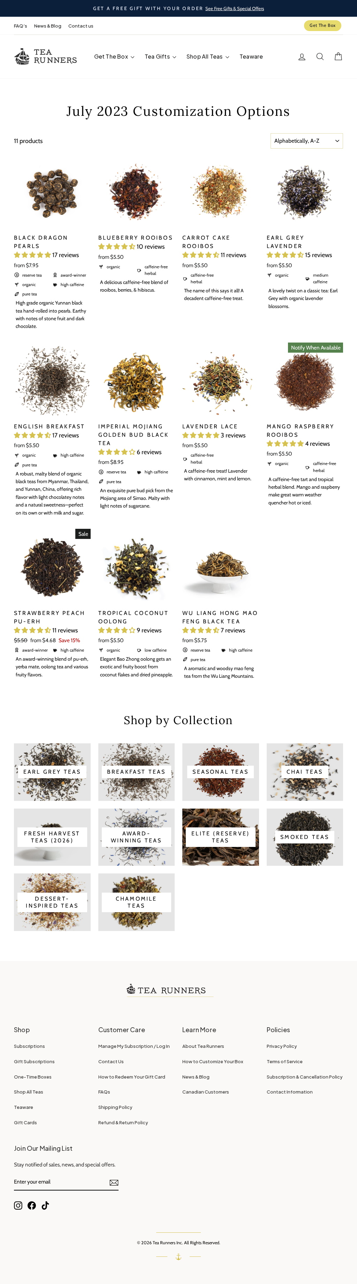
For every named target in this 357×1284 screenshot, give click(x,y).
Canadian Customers (205, 1092)
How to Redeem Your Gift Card (131, 1077)
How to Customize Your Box (212, 1061)
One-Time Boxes (33, 1077)
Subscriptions (29, 1046)
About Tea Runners (203, 1046)
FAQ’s (20, 26)
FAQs (104, 1092)
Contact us (80, 26)
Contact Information (290, 1092)
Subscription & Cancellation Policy (305, 1077)
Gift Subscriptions (34, 1061)
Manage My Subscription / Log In (134, 1046)
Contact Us (111, 1061)
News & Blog (47, 26)
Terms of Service (285, 1061)
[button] (33, 255)
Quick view (52, 221)
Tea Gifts (158, 56)
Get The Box (323, 25)
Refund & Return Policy (123, 1122)
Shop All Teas (205, 56)
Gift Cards (25, 1122)
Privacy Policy (282, 1046)
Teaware (251, 56)
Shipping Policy (115, 1107)
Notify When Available (316, 347)
